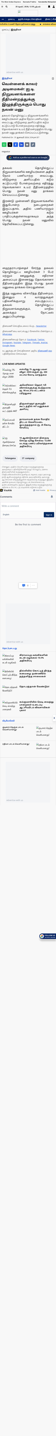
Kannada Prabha (29, 2)
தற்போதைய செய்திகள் (30, 19)
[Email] (27, 144)
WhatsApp (7, 334)
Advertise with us (14, 72)
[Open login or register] (53, 6)
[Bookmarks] (49, 6)
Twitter (40, 340)
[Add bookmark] (53, 78)
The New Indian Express (11, 2)
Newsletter (41, 326)
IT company (28, 458)
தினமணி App (45, 351)
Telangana (10, 458)
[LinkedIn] (21, 144)
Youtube (17, 343)
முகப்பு (11, 19)
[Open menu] (2, 6)
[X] (10, 144)
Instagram (7, 343)
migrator (6, 152)
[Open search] (6, 7)
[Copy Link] (33, 144)
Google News (8, 346)
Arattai (44, 343)
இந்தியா (7, 78)
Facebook (31, 340)
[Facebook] (15, 144)
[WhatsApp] (4, 144)
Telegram (26, 343)
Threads (36, 343)
